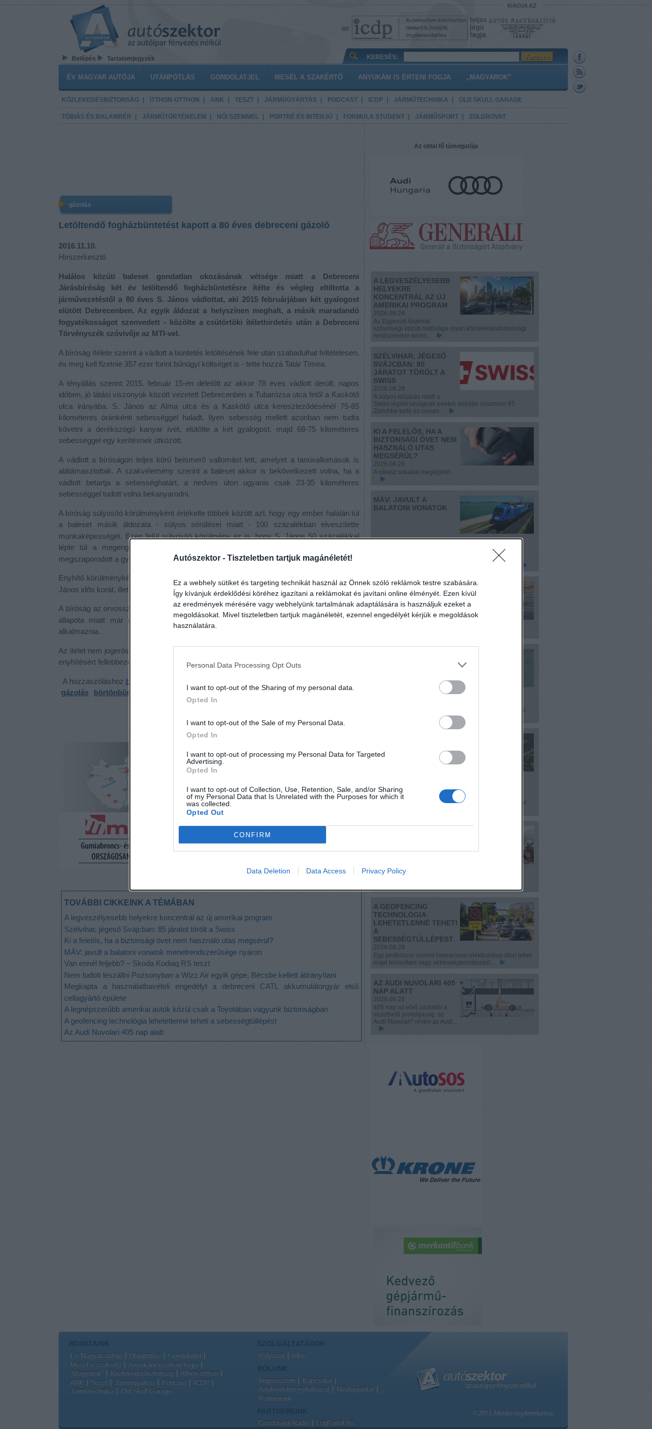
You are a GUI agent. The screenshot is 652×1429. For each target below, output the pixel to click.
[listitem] (326, 664)
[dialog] (326, 714)
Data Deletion (268, 871)
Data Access (326, 871)
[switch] (452, 687)
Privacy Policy (384, 871)
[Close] (502, 558)
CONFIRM (252, 835)
